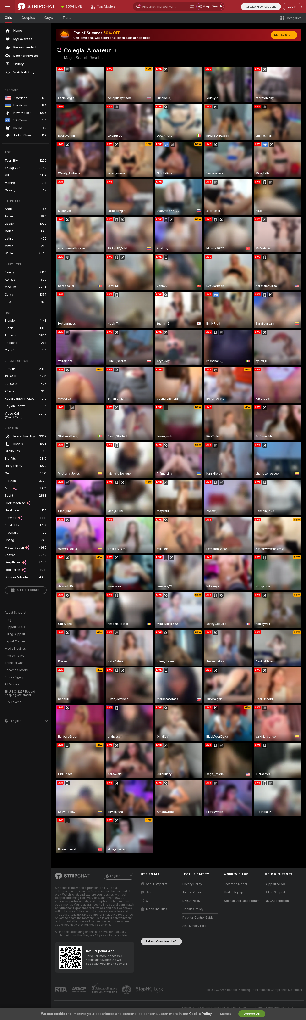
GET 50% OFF (284, 35)
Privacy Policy (14, 655)
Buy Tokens (13, 702)
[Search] (192, 6)
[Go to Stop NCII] (150, 990)
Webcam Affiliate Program (241, 900)
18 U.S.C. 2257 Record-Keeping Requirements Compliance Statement (254, 990)
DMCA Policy (191, 900)
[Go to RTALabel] (61, 990)
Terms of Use (14, 663)
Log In (292, 6)
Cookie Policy (200, 1014)
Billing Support (15, 634)
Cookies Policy (192, 909)
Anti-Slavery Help (194, 926)
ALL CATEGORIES (28, 590)
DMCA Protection (277, 900)
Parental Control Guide (197, 917)
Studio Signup (14, 677)
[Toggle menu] (7, 6)
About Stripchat (15, 612)
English (115, 876)
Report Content (15, 641)
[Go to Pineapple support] (127, 989)
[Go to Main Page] (36, 6)
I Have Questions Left (161, 941)
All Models (12, 684)
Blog (8, 620)
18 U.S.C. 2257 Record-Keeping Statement (21, 693)
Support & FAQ (15, 627)
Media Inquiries (15, 648)
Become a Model (16, 670)
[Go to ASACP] (79, 989)
